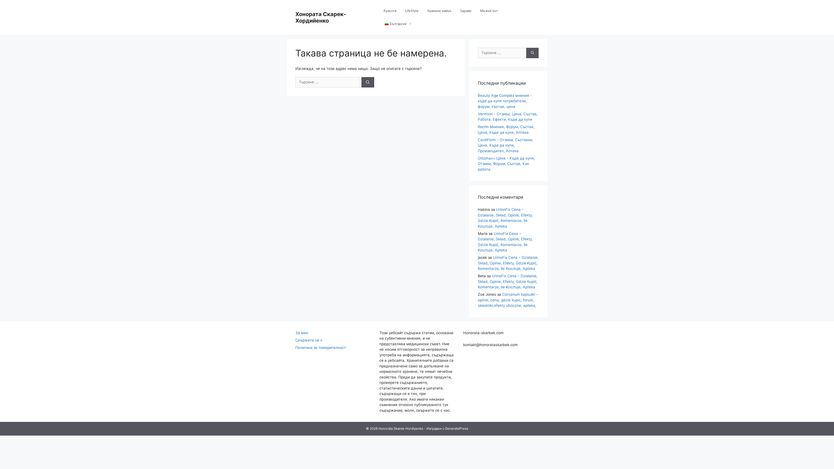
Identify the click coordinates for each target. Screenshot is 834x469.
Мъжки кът (489, 11)
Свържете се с (308, 340)
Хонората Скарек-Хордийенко (320, 17)
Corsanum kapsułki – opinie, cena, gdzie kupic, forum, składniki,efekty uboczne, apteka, (508, 300)
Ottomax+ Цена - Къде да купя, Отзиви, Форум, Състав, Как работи (506, 164)
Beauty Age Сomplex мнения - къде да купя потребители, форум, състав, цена (505, 101)
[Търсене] (367, 82)
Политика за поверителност (320, 347)
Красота (390, 11)
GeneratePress (456, 428)
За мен (301, 333)
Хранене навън (439, 11)
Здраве (466, 11)
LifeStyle (412, 11)
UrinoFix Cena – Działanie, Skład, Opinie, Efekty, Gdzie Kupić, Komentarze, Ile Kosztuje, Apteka (508, 263)
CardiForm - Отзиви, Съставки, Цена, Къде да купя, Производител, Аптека (505, 145)
